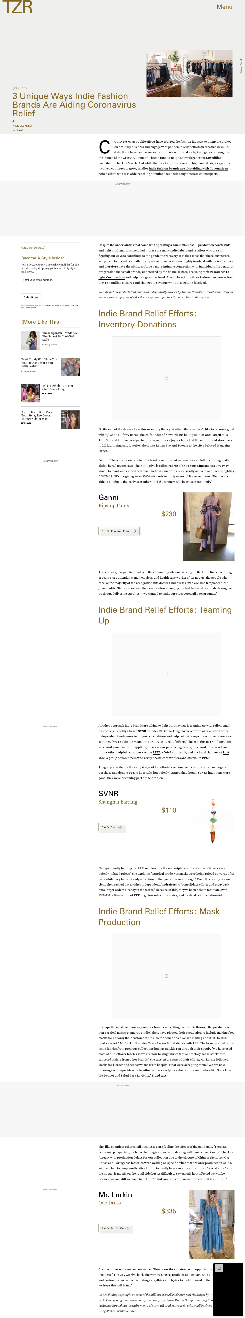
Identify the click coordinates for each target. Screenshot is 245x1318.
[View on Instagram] (166, 378)
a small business (182, 245)
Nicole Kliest (23, 125)
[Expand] (217, 1266)
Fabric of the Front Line (186, 466)
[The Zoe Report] (17, 6)
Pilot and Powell (209, 435)
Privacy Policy (30, 307)
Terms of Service (71, 305)
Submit (28, 297)
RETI (156, 752)
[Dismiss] (239, 1266)
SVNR (142, 731)
